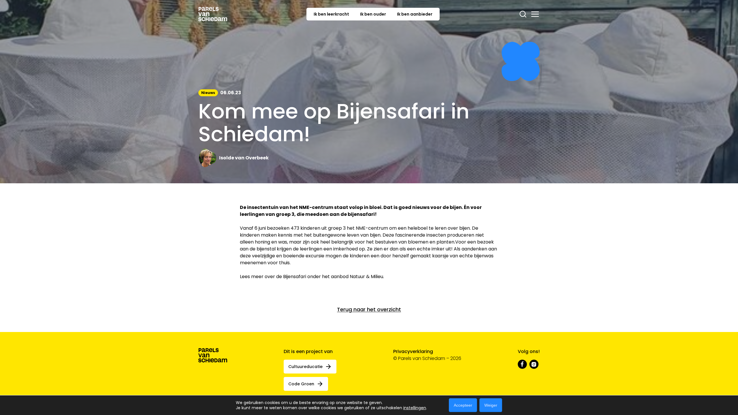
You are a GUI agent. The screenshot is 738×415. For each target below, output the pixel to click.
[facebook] (522, 364)
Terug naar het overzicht (369, 309)
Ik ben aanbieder (414, 14)
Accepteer (463, 405)
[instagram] (534, 364)
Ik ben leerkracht (331, 14)
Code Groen (301, 384)
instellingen (414, 407)
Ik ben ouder (373, 14)
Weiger (490, 405)
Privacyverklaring (413, 351)
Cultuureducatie (305, 366)
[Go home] (212, 14)
